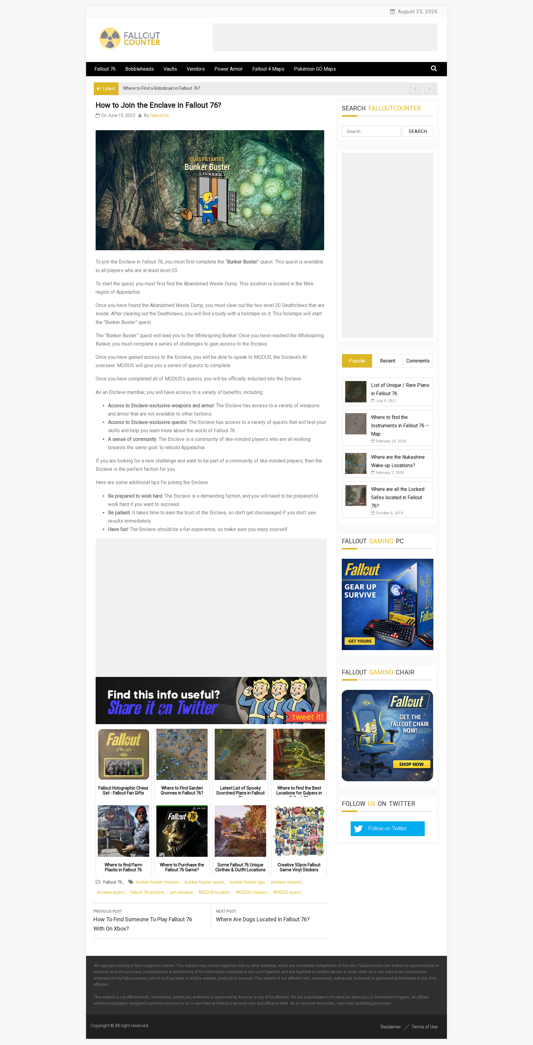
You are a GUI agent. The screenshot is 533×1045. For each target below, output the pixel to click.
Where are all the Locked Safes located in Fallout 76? (397, 497)
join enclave (181, 892)
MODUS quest (286, 892)
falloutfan (159, 115)
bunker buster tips (247, 882)
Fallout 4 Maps (268, 69)
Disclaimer (391, 1026)
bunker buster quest (204, 882)
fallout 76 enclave (147, 892)
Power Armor (228, 69)
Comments (418, 361)
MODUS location (214, 892)
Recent (387, 361)
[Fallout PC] (387, 648)
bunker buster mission (157, 882)
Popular (357, 361)
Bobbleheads (139, 69)
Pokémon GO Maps (315, 69)
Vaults (170, 69)
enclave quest (110, 892)
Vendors (196, 69)
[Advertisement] (325, 37)
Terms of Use (424, 1026)
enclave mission (286, 882)
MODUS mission (251, 892)
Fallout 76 (105, 69)
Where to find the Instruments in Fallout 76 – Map (400, 425)
